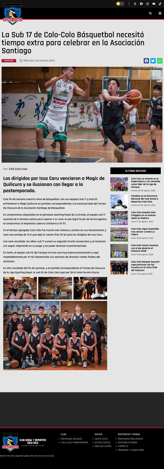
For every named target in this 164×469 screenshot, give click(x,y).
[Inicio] (12, 14)
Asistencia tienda (127, 442)
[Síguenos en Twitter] (135, 3)
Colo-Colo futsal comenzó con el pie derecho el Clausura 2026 (144, 248)
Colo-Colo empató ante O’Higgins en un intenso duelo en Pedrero (143, 215)
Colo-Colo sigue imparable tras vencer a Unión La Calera (145, 231)
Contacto (123, 446)
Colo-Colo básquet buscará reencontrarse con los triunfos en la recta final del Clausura (145, 266)
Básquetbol (8, 61)
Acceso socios (103, 442)
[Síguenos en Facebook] (141, 3)
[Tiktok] (160, 3)
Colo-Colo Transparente (74, 442)
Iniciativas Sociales (71, 439)
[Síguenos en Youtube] (153, 3)
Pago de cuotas (103, 446)
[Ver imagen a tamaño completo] (82, 115)
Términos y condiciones (131, 450)
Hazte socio (101, 439)
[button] (150, 13)
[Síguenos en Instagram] (147, 3)
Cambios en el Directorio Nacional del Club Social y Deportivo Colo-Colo (144, 198)
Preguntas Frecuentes (130, 439)
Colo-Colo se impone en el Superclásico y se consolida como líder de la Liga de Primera (145, 183)
